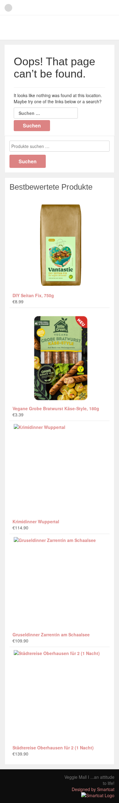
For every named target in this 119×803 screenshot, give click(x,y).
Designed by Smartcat (93, 789)
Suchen (28, 161)
